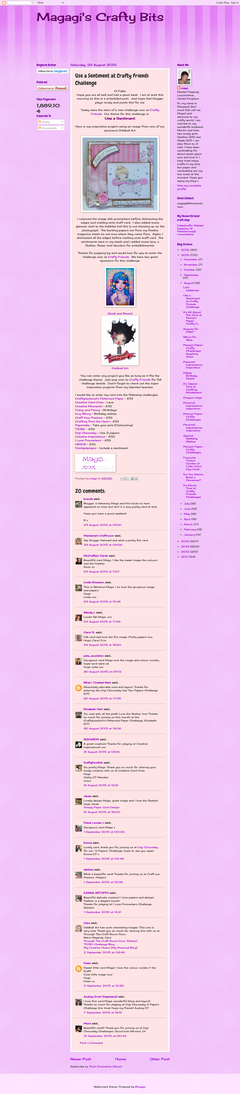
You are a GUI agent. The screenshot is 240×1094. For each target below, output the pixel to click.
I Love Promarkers (88, 440)
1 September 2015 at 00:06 (104, 831)
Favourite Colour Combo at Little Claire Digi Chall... (192, 463)
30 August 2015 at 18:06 (102, 728)
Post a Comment (91, 1042)
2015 (185, 255)
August (189, 282)
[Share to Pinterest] (136, 479)
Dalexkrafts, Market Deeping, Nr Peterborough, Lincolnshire (190, 230)
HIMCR (80, 444)
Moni (87, 1023)
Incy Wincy (83, 413)
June (187, 508)
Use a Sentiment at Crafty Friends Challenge (191, 301)
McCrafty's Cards (96, 555)
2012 (185, 551)
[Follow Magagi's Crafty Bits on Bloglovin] (53, 72)
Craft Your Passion (89, 417)
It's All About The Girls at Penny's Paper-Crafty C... (192, 318)
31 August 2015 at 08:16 (102, 751)
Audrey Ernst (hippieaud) (100, 996)
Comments (49, 127)
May (187, 513)
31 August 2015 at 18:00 (102, 811)
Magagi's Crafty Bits (100, 17)
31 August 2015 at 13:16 (101, 785)
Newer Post (80, 1059)
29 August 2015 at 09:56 (103, 544)
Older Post (160, 1059)
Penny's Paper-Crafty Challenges (193, 416)
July (187, 503)
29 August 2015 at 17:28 (102, 621)
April (187, 519)
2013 (185, 546)
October (190, 269)
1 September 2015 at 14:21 (102, 912)
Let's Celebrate (191, 289)
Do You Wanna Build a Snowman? (193, 477)
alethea (88, 869)
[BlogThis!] (126, 479)
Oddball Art (120, 368)
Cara (87, 922)
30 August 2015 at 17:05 (102, 698)
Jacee (87, 796)
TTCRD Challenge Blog (99, 944)
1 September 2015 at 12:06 (103, 882)
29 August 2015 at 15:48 (102, 601)
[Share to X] (129, 479)
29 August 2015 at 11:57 (101, 571)
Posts (45, 121)
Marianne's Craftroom (99, 535)
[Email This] (122, 479)
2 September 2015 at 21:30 (104, 985)
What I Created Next (97, 682)
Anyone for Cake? (191, 330)
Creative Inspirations (90, 436)
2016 (185, 249)
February (190, 529)
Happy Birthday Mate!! (190, 375)
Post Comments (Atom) (105, 1066)
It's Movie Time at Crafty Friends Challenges (192, 491)
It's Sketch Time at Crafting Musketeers (192, 388)
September (191, 274)
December (191, 259)
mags (184, 88)
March (189, 524)
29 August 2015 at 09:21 (102, 524)
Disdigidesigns (85, 448)
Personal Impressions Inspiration (192, 364)
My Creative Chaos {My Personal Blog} (110, 947)
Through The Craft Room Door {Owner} (110, 940)
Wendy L (89, 612)
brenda (88, 498)
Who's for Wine (189, 338)
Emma (88, 842)
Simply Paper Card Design (101, 807)
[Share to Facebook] (133, 479)
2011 (185, 556)
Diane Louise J (94, 822)
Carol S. (89, 632)
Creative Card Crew (89, 402)
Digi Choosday (86, 432)
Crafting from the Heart (92, 421)
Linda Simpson (94, 582)
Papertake (82, 425)
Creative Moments (88, 406)
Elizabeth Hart (93, 709)
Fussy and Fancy (87, 410)
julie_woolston (94, 655)
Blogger (140, 1086)
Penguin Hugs (192, 397)
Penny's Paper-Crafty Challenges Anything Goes (193, 350)
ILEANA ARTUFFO (96, 892)
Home (120, 1059)
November (191, 264)
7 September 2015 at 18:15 (103, 1012)
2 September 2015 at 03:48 (104, 952)
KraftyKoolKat (93, 762)
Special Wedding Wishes (190, 438)
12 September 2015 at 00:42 (105, 1035)
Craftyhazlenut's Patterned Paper (99, 398)
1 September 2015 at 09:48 (104, 858)
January (190, 534)
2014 (185, 541)
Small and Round (120, 313)
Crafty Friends (118, 256)
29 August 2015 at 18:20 (102, 644)
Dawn (87, 963)
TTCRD (80, 429)
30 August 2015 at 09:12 (103, 671)
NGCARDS (91, 739)
